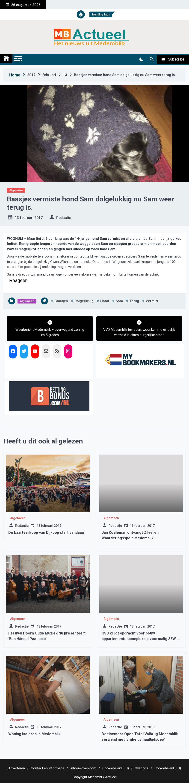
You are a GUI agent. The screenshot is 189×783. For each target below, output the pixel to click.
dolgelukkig (84, 301)
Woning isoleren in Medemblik (34, 734)
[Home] (6, 58)
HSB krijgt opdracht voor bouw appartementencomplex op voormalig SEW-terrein (139, 638)
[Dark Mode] (141, 59)
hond (104, 301)
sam (119, 301)
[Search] (151, 59)
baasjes (61, 301)
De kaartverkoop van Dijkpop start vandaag (46, 532)
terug (134, 301)
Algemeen (16, 190)
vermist (152, 301)
